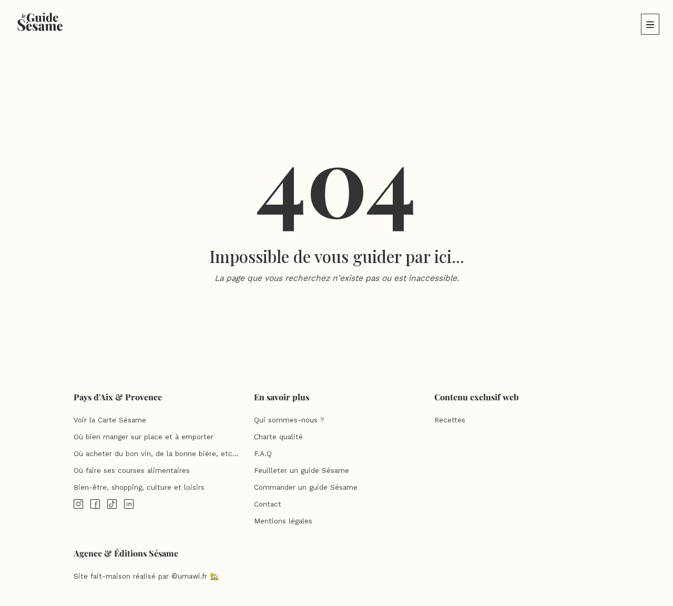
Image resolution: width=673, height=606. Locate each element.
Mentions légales (283, 521)
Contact (267, 504)
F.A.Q (263, 453)
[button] (650, 24)
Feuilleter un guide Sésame (301, 470)
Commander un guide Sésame (306, 487)
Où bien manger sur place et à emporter (143, 436)
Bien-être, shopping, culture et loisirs (139, 487)
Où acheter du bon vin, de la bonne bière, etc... (156, 453)
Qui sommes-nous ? (289, 420)
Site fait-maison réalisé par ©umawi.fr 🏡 (146, 576)
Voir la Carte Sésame (110, 420)
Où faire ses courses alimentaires (132, 470)
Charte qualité (278, 436)
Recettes (449, 420)
